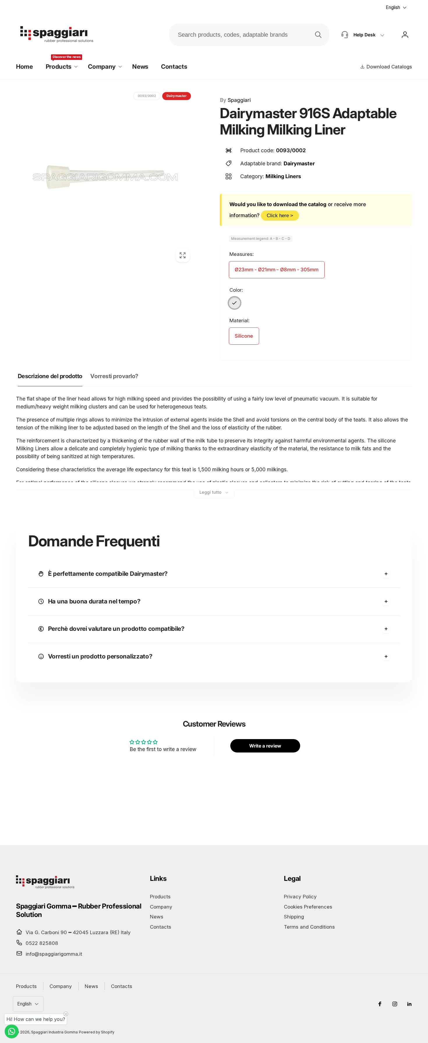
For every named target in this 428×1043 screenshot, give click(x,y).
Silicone (244, 336)
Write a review (265, 746)
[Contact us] (12, 1031)
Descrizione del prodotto (50, 376)
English (393, 7)
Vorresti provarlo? (114, 376)
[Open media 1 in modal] (105, 178)
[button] (60, 66)
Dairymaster (299, 163)
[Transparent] (234, 303)
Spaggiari (235, 100)
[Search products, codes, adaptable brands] (318, 34)
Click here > (280, 215)
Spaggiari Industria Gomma (54, 1032)
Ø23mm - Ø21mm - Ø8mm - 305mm (277, 269)
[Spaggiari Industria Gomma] (45, 888)
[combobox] (249, 35)
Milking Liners (283, 176)
